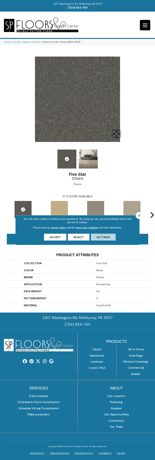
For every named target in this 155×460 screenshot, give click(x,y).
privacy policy (58, 227)
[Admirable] (96, 209)
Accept (55, 237)
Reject (79, 237)
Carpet (25, 41)
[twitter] (38, 361)
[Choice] (23, 209)
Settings (103, 237)
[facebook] (25, 361)
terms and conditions (87, 227)
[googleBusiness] (51, 361)
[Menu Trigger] (145, 25)
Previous (32, 157)
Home (7, 41)
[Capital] (132, 209)
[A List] (59, 209)
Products (36, 41)
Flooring (16, 41)
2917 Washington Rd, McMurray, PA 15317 (77, 4)
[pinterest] (31, 361)
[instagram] (44, 361)
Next (123, 157)
